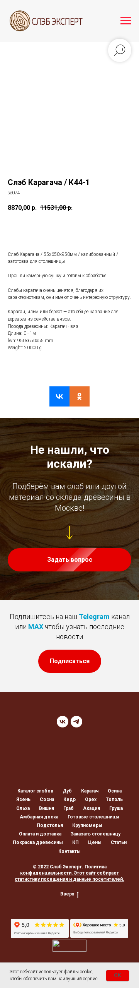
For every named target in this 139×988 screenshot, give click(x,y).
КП (75, 842)
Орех (91, 799)
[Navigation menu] (125, 21)
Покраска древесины (38, 842)
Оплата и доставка (40, 834)
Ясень (23, 799)
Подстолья (50, 825)
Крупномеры (87, 825)
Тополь (114, 799)
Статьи (119, 842)
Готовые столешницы (93, 817)
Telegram (94, 616)
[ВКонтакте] (59, 396)
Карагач (89, 791)
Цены (95, 842)
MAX (35, 627)
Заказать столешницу (95, 834)
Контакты (69, 851)
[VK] (62, 721)
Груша (116, 808)
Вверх (67, 894)
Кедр (69, 799)
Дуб (67, 791)
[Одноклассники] (80, 396)
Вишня (46, 808)
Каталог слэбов (35, 791)
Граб (68, 808)
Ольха (23, 808)
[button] (69, 559)
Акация (91, 808)
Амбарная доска (39, 817)
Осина (115, 791)
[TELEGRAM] (76, 721)
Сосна (47, 799)
